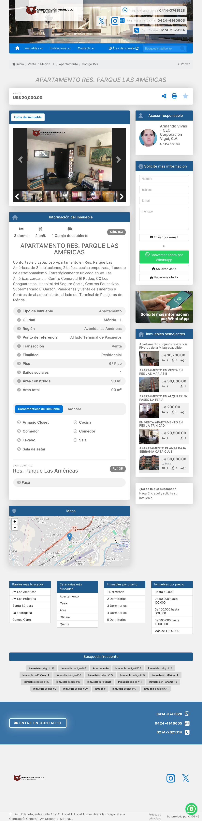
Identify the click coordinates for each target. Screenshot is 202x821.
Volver (185, 64)
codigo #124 (100, 675)
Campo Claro (21, 620)
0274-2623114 (172, 30)
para (99, 681)
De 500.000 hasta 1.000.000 (167, 622)
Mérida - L (47, 64)
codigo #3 (44, 688)
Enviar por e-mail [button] (165, 237)
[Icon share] (101, 20)
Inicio (20, 64)
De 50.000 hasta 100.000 (166, 600)
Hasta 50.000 (163, 592)
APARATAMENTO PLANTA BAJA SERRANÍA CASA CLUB (162, 449)
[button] (21, 160)
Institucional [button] (58, 48)
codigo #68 (69, 675)
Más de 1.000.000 (166, 631)
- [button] (14, 527)
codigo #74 (156, 688)
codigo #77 (124, 688)
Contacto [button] (84, 48)
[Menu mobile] (17, 48)
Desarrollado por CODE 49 (183, 816)
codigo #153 (41, 668)
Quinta (64, 624)
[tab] (28, 117)
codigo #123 (36, 681)
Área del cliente (124, 48)
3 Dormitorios (117, 606)
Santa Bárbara (22, 606)
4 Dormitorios (117, 613)
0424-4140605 (171, 20)
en (36, 675)
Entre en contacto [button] (39, 723)
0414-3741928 (172, 10)
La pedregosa (22, 613)
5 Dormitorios (116, 620)
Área (63, 610)
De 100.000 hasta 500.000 (166, 611)
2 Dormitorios (116, 599)
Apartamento (68, 64)
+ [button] (14, 521)
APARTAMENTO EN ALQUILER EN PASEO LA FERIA (163, 398)
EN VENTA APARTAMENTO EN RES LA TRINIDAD (161, 424)
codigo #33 (132, 675)
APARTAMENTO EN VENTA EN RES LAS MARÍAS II (161, 371)
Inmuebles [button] (31, 48)
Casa (63, 603)
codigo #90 (75, 688)
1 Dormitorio (115, 592)
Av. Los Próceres (24, 599)
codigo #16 (68, 681)
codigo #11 (130, 681)
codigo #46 (74, 668)
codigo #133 (128, 668)
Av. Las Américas (24, 592)
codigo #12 (160, 668)
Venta (32, 64)
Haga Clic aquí (149, 493)
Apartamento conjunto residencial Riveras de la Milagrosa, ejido (163, 345)
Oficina (65, 617)
